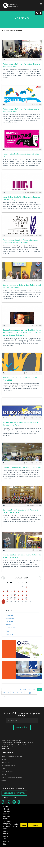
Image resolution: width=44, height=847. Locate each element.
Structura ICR (6, 762)
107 (29, 689)
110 (4, 693)
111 (8, 693)
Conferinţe (9, 621)
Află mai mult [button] (6, 842)
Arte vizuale (10, 618)
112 (13, 693)
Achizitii (4, 774)
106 (24, 689)
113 (17, 693)
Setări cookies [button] (15, 825)
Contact (4, 781)
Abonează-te (22, 727)
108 (34, 689)
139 (30, 693)
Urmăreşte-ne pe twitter (14, 793)
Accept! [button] (35, 825)
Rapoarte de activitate (8, 765)
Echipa (4, 759)
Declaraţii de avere (7, 771)
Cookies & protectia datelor (10, 784)
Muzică (8, 624)
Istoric (3, 768)
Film (7, 631)
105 (19, 689)
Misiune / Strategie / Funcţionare (12, 756)
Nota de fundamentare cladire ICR (12, 777)
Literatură (9, 615)
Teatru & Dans (11, 628)
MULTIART (9, 634)
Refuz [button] (24, 825)
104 (15, 689)
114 (22, 693)
